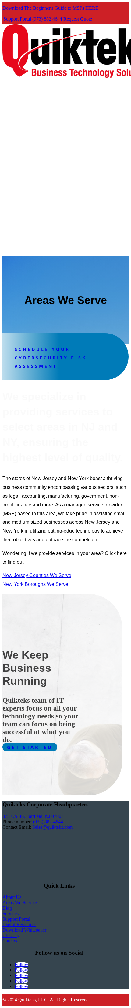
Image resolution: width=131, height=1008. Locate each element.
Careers (9, 940)
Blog (7, 908)
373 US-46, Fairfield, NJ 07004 (33, 816)
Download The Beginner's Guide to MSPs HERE (50, 8)
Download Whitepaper (24, 929)
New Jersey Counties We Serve (36, 575)
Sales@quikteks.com (52, 827)
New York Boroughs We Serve (35, 584)
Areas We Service (19, 902)
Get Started (30, 747)
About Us (11, 897)
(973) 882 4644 (47, 19)
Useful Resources (19, 924)
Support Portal (17, 19)
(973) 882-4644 (48, 821)
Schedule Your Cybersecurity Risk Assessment (51, 357)
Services (10, 913)
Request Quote (77, 19)
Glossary (10, 935)
